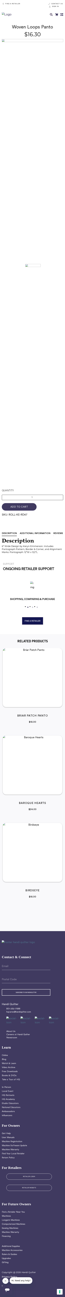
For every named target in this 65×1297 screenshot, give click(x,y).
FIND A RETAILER (12, 4)
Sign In (55, 6)
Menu (61, 14)
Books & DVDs (9, 1075)
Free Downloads (10, 1071)
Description (9, 533)
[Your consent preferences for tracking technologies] (60, 1292)
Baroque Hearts (32, 803)
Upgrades (6, 1258)
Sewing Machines (10, 1228)
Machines (6, 1216)
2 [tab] (32, 607)
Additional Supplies (11, 1246)
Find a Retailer (33, 621)
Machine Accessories (12, 1250)
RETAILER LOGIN (29, 1176)
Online (5, 1055)
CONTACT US (57, 4)
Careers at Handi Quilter (18, 1034)
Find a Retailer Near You (13, 1212)
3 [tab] (37, 607)
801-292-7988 (13, 1009)
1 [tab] (27, 607)
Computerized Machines (13, 1224)
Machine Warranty (10, 1150)
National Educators (11, 1107)
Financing (6, 1236)
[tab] (11, 533)
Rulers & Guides (9, 1254)
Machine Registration (12, 1141)
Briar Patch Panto (32, 716)
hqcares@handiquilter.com (18, 1012)
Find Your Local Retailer (13, 1154)
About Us (10, 1031)
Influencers (7, 1115)
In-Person (6, 1087)
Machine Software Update (14, 1146)
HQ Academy (8, 1099)
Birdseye (32, 890)
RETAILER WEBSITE (29, 1188)
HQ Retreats (8, 1095)
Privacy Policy (9, 1276)
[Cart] (56, 14)
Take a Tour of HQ (11, 1080)
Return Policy (8, 1158)
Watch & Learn (9, 1063)
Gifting (5, 1262)
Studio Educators (10, 1103)
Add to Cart (19, 507)
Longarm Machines (11, 1220)
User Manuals (8, 1137)
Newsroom (11, 1038)
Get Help (6, 1133)
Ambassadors (8, 1111)
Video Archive (8, 1067)
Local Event (7, 1091)
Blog (4, 1059)
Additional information (35, 533)
